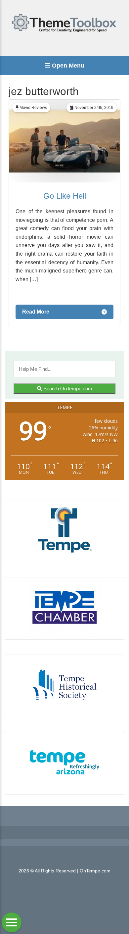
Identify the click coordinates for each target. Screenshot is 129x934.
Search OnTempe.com (67, 388)
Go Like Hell (64, 195)
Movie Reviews (33, 107)
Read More (35, 312)
